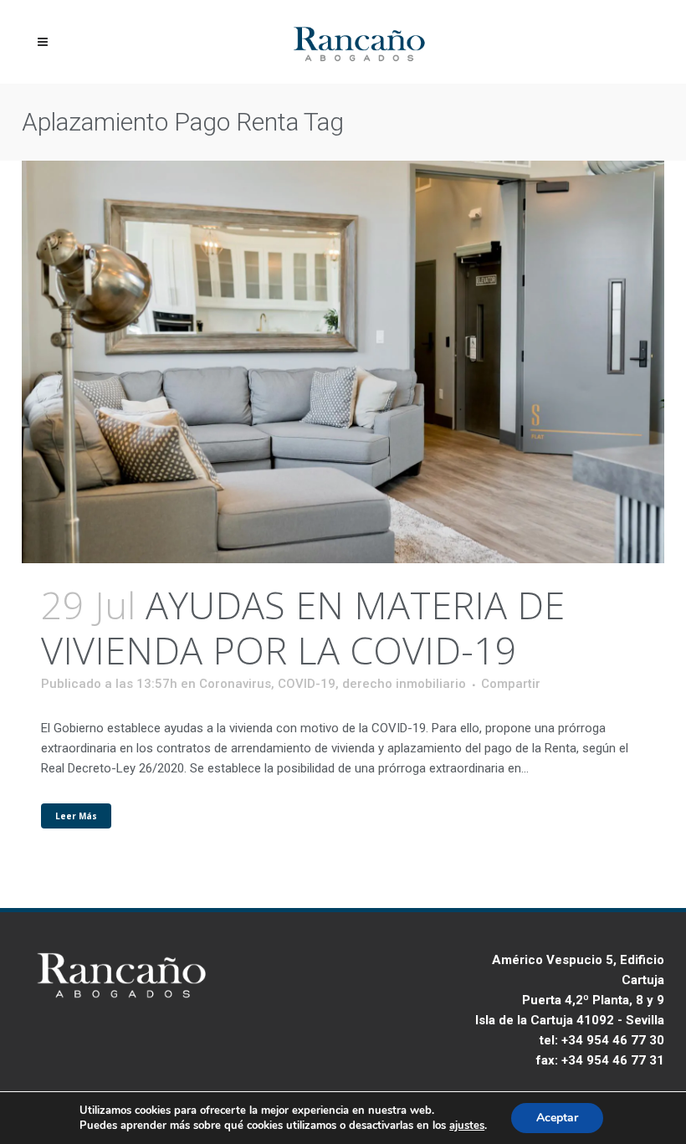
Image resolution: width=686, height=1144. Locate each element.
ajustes (466, 1125)
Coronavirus (235, 683)
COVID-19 (306, 683)
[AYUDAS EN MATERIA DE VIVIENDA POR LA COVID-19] (343, 362)
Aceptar (557, 1118)
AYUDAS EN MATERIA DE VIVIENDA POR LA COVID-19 (303, 627)
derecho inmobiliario (404, 683)
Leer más (76, 816)
